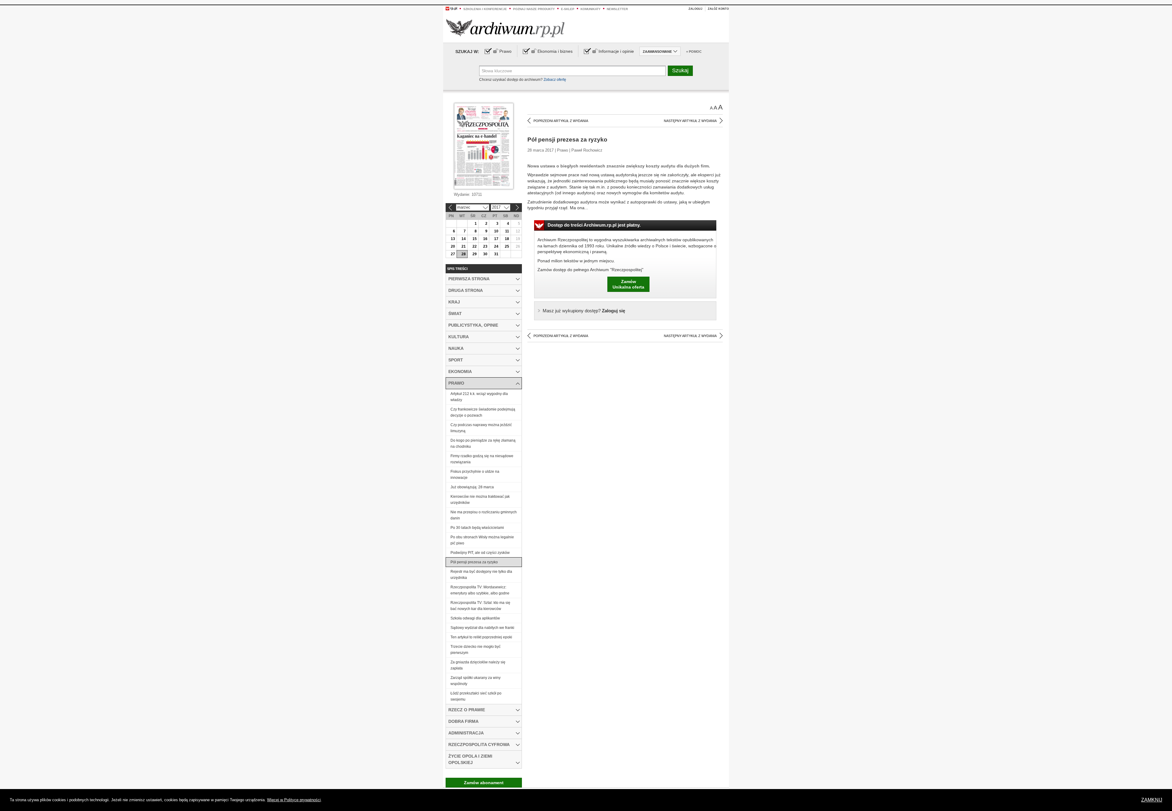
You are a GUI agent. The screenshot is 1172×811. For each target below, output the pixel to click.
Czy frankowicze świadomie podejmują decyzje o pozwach (482, 412)
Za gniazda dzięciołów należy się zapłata (477, 665)
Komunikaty (591, 9)
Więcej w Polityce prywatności (294, 800)
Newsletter (617, 9)
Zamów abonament (484, 782)
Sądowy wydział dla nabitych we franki (482, 628)
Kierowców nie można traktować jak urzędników (480, 499)
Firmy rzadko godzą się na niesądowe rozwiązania (481, 459)
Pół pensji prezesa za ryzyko (474, 562)
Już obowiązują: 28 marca (472, 487)
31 (496, 254)
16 (485, 239)
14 (463, 239)
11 (507, 231)
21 (463, 246)
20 (453, 246)
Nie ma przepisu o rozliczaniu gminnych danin (483, 515)
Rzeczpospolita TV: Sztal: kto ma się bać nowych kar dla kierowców (480, 606)
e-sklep (567, 9)
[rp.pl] (451, 8)
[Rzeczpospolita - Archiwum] (505, 28)
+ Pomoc (694, 51)
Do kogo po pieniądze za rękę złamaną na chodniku (482, 443)
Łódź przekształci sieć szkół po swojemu (475, 696)
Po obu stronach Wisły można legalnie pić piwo (482, 540)
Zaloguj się (584, 310)
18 (507, 239)
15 (474, 239)
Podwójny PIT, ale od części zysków (480, 553)
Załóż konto (718, 8)
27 (453, 254)
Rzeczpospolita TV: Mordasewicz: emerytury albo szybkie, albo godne (479, 590)
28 (463, 254)
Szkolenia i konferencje (485, 9)
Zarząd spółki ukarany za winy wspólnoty (475, 681)
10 (496, 231)
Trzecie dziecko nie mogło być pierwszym (475, 649)
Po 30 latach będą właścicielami (477, 528)
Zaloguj (695, 8)
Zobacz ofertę (555, 79)
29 (474, 254)
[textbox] (572, 71)
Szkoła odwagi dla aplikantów (475, 618)
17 (496, 239)
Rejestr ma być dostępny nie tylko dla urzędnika (481, 574)
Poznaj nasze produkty (534, 9)
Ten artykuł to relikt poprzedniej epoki (481, 637)
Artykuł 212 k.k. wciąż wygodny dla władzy (479, 397)
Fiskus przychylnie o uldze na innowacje (474, 474)
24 (496, 246)
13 (453, 239)
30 (485, 254)
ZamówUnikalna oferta (628, 284)
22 (474, 246)
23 (485, 246)
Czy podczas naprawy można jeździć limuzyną (481, 428)
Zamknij (1151, 799)
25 (507, 246)
